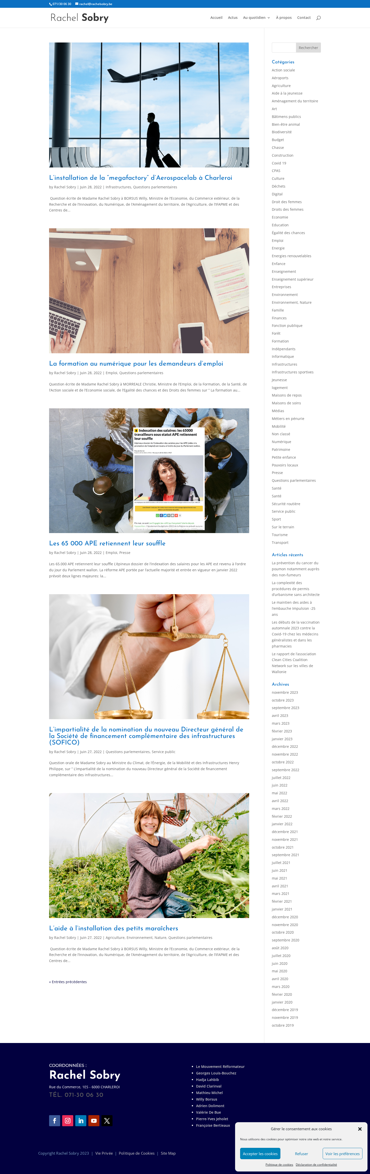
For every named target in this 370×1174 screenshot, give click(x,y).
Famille (278, 310)
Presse (124, 552)
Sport (276, 519)
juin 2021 (279, 870)
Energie (278, 248)
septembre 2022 (285, 769)
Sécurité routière (286, 503)
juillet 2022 (281, 777)
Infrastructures (118, 187)
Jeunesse (279, 379)
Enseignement (284, 271)
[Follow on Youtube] (93, 1120)
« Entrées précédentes (68, 981)
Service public (163, 751)
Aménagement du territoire (295, 101)
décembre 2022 (285, 746)
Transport (280, 542)
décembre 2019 (285, 1009)
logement (280, 387)
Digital (277, 194)
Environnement (285, 294)
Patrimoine (281, 449)
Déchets (278, 186)
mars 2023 (280, 723)
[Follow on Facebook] (54, 1120)
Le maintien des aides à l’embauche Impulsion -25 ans (293, 608)
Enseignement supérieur (293, 279)
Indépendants (283, 348)
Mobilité (279, 426)
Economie (280, 217)
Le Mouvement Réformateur (220, 1066)
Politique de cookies (279, 1164)
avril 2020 (280, 978)
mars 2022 (280, 808)
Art (274, 108)
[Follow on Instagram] (67, 1120)
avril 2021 (280, 886)
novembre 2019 (285, 1017)
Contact (304, 18)
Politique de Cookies (137, 1153)
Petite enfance (284, 457)
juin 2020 (279, 963)
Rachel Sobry (65, 187)
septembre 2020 (285, 940)
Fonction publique (287, 325)
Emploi (111, 372)
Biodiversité (282, 131)
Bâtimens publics (286, 116)
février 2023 (282, 731)
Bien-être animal (286, 124)
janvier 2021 (282, 909)
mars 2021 (280, 893)
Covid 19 (279, 163)
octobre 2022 (283, 762)
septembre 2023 (285, 707)
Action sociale (283, 70)
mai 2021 (279, 878)
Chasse (278, 147)
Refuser (301, 1153)
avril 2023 (280, 715)
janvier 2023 (282, 738)
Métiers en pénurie (288, 418)
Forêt (276, 333)
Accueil (216, 18)
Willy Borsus (206, 1099)
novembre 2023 (285, 692)
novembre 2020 (285, 924)
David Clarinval (208, 1086)
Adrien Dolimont (210, 1105)
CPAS (276, 170)
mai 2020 (279, 971)
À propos (284, 18)
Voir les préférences (342, 1153)
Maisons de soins (286, 403)
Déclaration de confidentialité (316, 1164)
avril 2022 (280, 800)
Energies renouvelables (291, 255)
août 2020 (280, 947)
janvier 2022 (282, 823)
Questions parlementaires (155, 187)
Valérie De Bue (208, 1112)
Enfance (278, 263)
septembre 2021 (285, 854)
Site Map (168, 1153)
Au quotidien (254, 18)
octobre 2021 (283, 847)
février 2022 (282, 816)
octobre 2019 (283, 1025)
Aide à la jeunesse (287, 93)
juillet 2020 (281, 955)
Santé (276, 488)
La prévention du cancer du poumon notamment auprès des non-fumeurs (295, 568)
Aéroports (280, 77)
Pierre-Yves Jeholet (212, 1118)
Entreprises (281, 286)
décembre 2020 (285, 917)
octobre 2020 (283, 932)
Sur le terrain (283, 527)
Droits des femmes (288, 209)
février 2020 (282, 994)
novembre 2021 (285, 839)
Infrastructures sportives (293, 372)
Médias (278, 410)
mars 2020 (280, 986)
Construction (282, 155)
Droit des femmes (287, 201)
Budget (278, 139)
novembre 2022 (285, 754)
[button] (359, 1129)
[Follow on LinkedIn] (80, 1120)
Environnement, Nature (146, 937)
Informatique (283, 356)
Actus (233, 18)
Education (280, 225)
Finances (279, 318)
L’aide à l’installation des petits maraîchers (113, 928)
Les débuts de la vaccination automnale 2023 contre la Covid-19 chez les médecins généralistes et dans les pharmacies (296, 634)
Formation (280, 341)
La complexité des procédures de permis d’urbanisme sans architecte (296, 588)
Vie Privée (104, 1153)
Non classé (281, 433)
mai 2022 (279, 793)
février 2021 (282, 901)
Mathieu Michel (209, 1092)
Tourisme (280, 534)
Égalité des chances (288, 232)
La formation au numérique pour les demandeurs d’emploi (136, 364)
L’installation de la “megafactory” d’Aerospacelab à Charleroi (140, 178)
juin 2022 (279, 785)
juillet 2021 (281, 862)
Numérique (281, 441)
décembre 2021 (285, 831)
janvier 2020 (282, 1002)
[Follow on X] (107, 1120)
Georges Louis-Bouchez (216, 1073)
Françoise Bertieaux (213, 1125)
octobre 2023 (283, 700)
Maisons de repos (287, 395)
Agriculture (115, 937)
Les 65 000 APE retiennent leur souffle (107, 543)
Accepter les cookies (260, 1153)
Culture (278, 178)
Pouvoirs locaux (285, 465)
